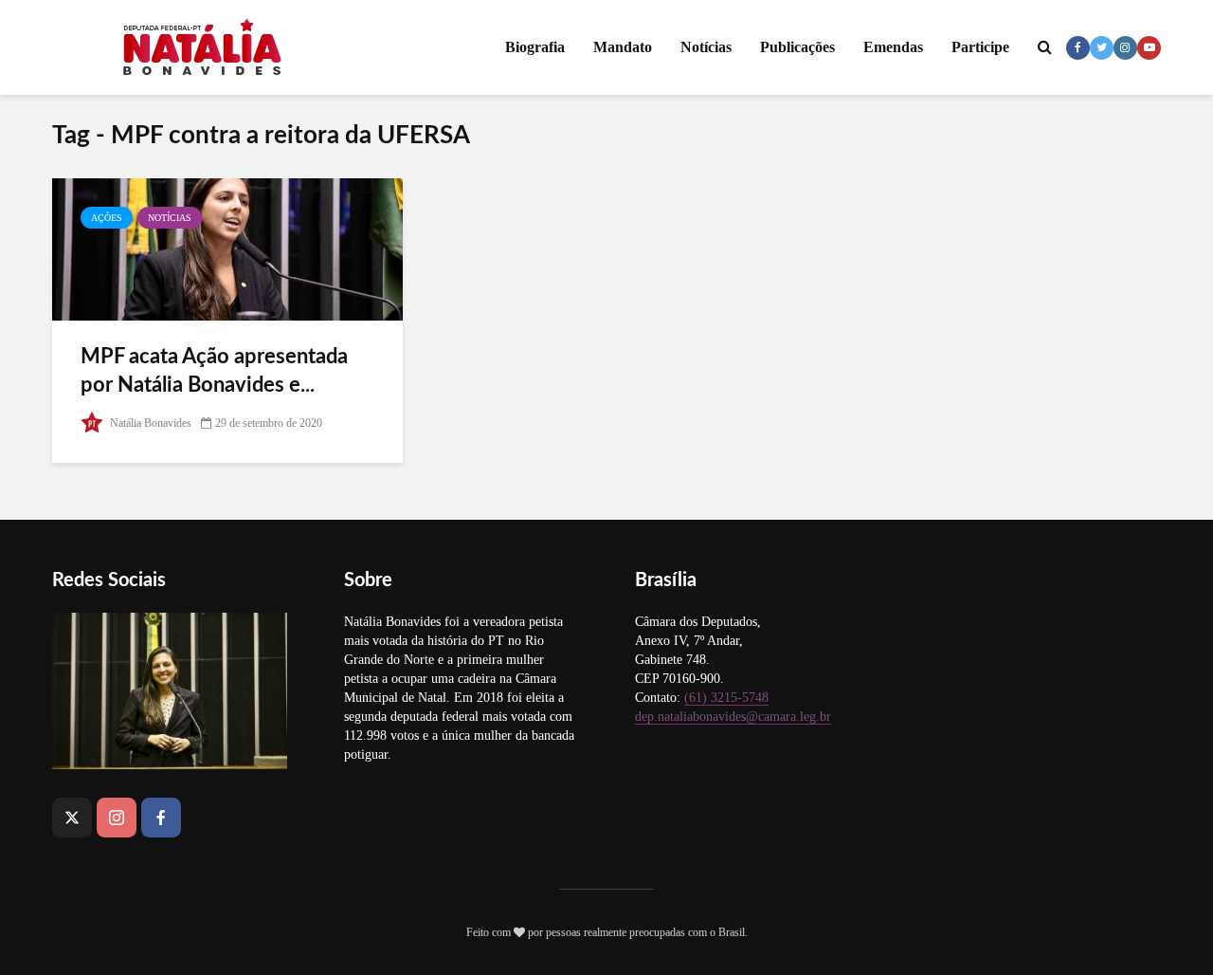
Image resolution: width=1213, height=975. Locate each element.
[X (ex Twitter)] (72, 817)
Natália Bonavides (149, 423)
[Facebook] (161, 817)
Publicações (797, 47)
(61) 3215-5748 (726, 697)
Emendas (893, 47)
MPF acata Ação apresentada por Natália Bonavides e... (214, 371)
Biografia (535, 47)
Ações (106, 217)
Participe (980, 47)
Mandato (622, 47)
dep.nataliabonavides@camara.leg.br (733, 716)
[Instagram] (116, 817)
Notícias (706, 47)
